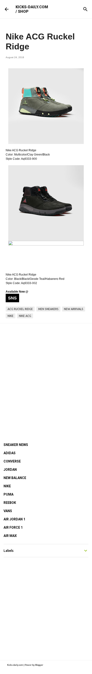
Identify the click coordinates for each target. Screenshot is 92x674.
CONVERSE (12, 461)
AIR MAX (10, 536)
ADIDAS (10, 453)
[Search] (85, 9)
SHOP (23, 11)
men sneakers (48, 309)
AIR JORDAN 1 (14, 519)
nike (10, 315)
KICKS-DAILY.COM (32, 7)
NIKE (7, 486)
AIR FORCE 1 (13, 527)
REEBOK (10, 503)
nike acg (25, 315)
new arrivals (73, 309)
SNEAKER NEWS (16, 445)
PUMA (8, 494)
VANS (8, 511)
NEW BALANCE (15, 478)
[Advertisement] (46, 376)
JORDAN (10, 469)
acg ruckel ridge (20, 309)
